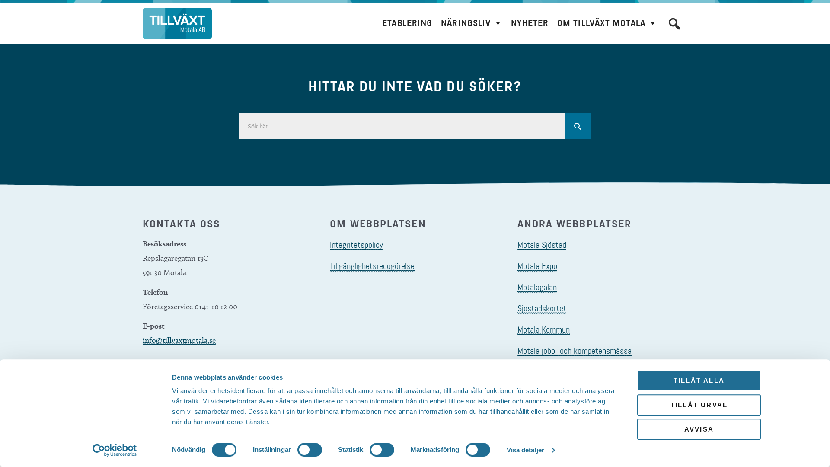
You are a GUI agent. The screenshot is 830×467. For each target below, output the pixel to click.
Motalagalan (537, 287)
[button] (674, 24)
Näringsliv (466, 23)
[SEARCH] (578, 126)
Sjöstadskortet (541, 308)
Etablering (407, 23)
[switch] (309, 450)
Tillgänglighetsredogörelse (372, 266)
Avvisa (699, 429)
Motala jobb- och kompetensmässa (574, 350)
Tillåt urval (699, 405)
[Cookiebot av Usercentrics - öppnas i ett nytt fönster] (115, 450)
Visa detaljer (525, 450)
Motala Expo (537, 266)
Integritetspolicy (356, 244)
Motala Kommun (543, 329)
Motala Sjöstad (541, 244)
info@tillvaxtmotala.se (179, 340)
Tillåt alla (699, 380)
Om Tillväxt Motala (601, 23)
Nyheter (530, 23)
